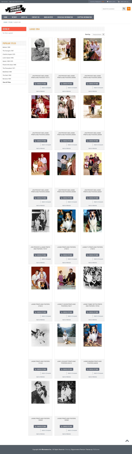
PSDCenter (96, 449)
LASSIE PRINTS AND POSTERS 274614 (66, 248)
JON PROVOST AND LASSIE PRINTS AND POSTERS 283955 (40, 191)
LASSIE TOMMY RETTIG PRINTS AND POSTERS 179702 (92, 305)
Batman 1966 (6, 47)
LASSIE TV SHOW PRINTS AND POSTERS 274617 (66, 305)
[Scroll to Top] (127, 441)
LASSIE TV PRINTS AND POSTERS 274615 (92, 248)
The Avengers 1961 (8, 51)
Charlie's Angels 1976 (9, 54)
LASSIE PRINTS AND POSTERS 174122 (40, 362)
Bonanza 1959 (7, 79)
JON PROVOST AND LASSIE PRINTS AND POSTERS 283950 (66, 76)
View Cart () (124, 1)
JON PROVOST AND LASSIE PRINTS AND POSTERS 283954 (92, 133)
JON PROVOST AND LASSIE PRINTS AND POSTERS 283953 (66, 133)
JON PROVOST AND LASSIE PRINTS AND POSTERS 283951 (92, 76)
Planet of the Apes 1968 (9, 64)
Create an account (19, 1)
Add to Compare (46, 87)
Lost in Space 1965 (8, 58)
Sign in (11, 1)
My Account (5, 1)
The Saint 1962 (7, 75)
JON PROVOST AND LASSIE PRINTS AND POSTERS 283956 (66, 191)
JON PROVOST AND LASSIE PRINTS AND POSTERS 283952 (40, 133)
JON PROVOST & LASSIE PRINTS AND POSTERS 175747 (40, 248)
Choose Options (41, 84)
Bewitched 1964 (7, 72)
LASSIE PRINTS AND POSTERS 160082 (66, 419)
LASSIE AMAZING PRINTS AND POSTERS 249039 (93, 362)
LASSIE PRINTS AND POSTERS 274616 (40, 305)
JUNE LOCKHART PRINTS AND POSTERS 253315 (66, 362)
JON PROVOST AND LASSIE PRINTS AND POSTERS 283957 (92, 191)
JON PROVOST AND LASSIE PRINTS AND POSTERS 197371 (40, 76)
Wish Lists (112, 1)
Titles (10, 22)
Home (5, 22)
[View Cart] (128, 8)
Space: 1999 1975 (8, 61)
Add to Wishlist (40, 91)
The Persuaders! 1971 (9, 68)
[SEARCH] (124, 9)
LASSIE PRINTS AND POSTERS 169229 (40, 419)
